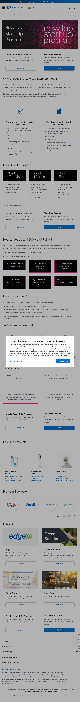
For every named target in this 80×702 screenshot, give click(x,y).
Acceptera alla (63, 361)
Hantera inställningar (16, 361)
